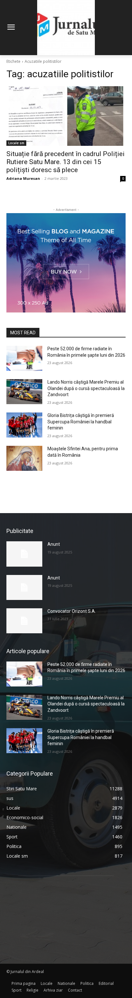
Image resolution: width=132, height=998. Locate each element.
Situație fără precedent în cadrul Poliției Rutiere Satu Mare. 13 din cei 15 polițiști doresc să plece (65, 162)
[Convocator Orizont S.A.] (24, 620)
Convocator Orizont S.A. (71, 611)
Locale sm (16, 143)
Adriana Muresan (23, 178)
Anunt (53, 544)
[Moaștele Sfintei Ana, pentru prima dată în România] (24, 458)
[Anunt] (24, 553)
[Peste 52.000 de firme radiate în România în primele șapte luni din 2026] (24, 358)
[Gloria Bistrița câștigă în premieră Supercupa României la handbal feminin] (24, 424)
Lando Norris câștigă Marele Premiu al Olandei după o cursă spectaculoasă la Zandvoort (86, 388)
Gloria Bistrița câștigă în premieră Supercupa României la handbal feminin (80, 421)
